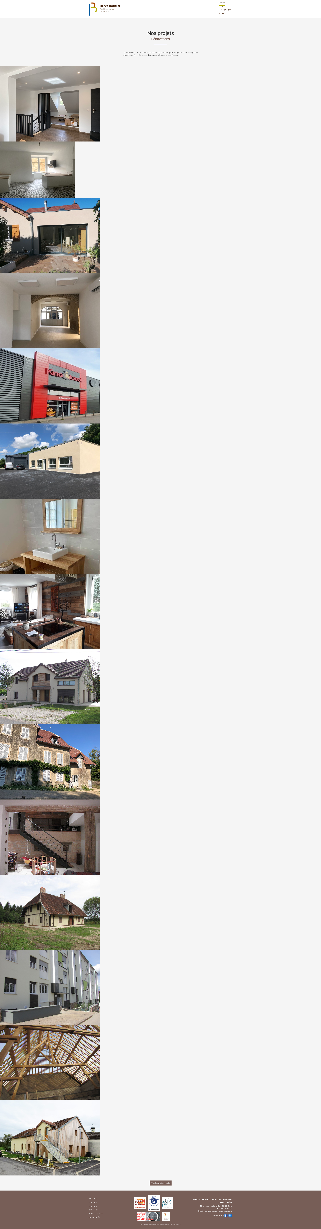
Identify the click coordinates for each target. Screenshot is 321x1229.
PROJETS (93, 1206)
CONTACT (93, 1210)
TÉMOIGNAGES (96, 1213)
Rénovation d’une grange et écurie (160, 686)
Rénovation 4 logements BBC (160, 1137)
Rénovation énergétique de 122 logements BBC (160, 987)
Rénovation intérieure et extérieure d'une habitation (160, 611)
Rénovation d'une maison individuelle (160, 103)
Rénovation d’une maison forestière (160, 912)
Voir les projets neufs (160, 1183)
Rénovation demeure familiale (160, 761)
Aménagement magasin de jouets (160, 385)
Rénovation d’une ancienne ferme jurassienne (160, 837)
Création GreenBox (175, 1224)
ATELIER (93, 1202)
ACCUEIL (93, 1198)
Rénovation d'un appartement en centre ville (160, 536)
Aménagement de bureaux (160, 461)
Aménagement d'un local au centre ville (160, 310)
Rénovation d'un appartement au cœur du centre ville (160, 169)
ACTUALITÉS (94, 1217)
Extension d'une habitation (160, 235)
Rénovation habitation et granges (160, 1062)
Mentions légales (164, 1224)
